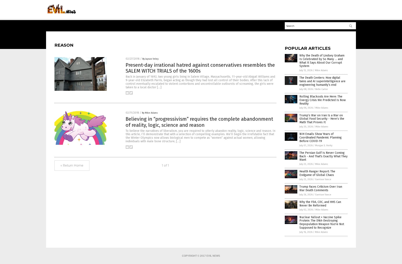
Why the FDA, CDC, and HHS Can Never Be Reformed (320, 203)
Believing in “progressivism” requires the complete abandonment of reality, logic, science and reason (199, 122)
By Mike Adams (150, 112)
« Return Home (72, 165)
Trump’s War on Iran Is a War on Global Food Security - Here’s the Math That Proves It (321, 119)
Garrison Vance (323, 179)
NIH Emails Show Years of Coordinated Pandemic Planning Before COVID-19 (320, 137)
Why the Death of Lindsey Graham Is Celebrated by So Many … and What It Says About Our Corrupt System (321, 61)
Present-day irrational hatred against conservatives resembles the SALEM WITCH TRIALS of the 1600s (200, 68)
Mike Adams (321, 70)
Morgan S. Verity (323, 145)
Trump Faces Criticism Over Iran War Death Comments (320, 188)
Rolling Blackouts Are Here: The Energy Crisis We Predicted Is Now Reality (322, 100)
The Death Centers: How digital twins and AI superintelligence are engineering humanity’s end (322, 81)
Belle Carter (321, 89)
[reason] (61, 14)
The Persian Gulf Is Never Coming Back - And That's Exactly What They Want (323, 156)
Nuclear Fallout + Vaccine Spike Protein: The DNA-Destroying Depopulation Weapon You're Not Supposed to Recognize (321, 222)
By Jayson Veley (150, 59)
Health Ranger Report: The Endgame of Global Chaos (317, 173)
